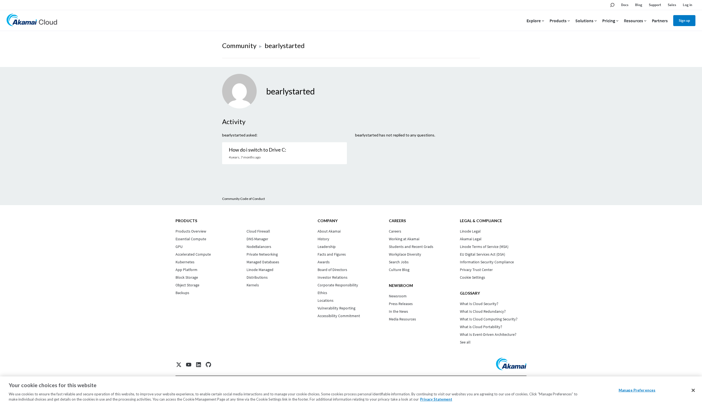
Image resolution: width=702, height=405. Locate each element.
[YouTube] (188, 364)
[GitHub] (208, 364)
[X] (179, 364)
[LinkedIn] (198, 364)
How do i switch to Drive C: (257, 150)
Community (239, 45)
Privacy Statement (436, 399)
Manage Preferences (637, 390)
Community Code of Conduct (243, 199)
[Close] (693, 390)
